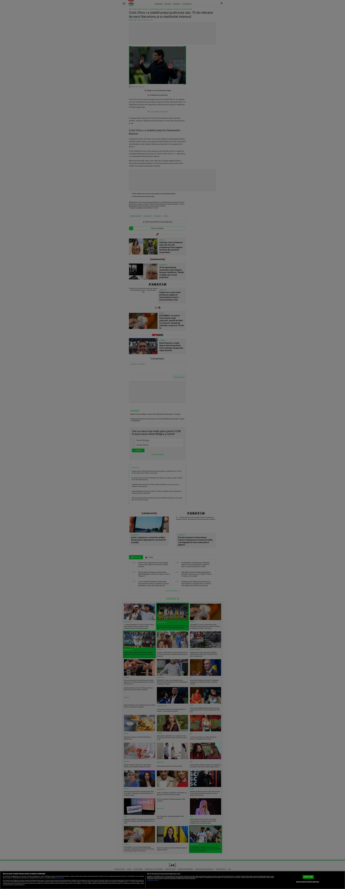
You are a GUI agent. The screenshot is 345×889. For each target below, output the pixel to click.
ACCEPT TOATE (308, 877)
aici (128, 881)
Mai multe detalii (60, 877)
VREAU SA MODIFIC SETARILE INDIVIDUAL (307, 881)
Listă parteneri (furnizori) (153, 880)
